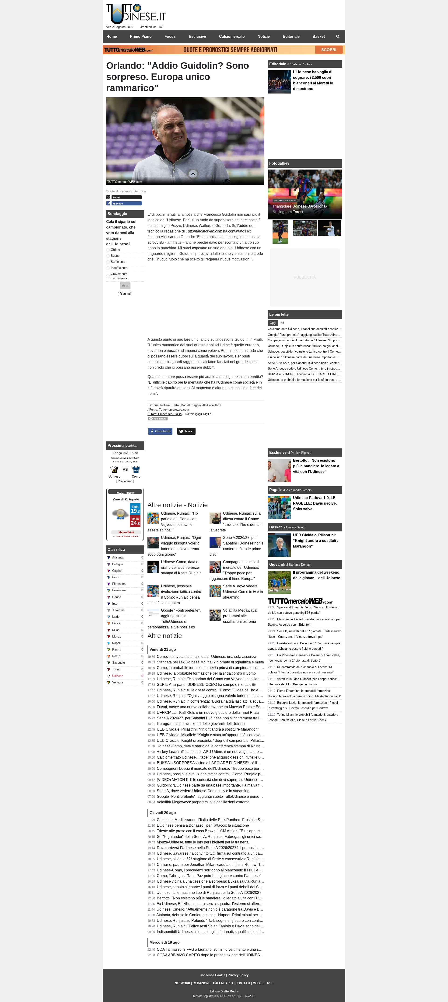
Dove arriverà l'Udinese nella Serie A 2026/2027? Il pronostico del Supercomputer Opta (229, 848)
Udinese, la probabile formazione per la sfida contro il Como (206, 673)
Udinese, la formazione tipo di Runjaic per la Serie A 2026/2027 (209, 893)
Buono (115, 255)
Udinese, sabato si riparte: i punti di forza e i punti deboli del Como (211, 887)
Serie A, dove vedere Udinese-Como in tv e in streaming (243, 591)
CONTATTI (242, 983)
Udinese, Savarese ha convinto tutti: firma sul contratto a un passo (211, 853)
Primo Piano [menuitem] (141, 36)
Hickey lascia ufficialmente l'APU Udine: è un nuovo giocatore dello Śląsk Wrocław (225, 752)
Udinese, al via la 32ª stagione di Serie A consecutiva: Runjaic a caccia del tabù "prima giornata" (236, 859)
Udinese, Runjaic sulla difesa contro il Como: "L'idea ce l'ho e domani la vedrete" (223, 690)
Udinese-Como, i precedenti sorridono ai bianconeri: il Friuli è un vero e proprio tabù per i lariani (236, 870)
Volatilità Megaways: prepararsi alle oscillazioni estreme (240, 616)
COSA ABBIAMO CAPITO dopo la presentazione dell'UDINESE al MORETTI (220, 955)
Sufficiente (118, 262)
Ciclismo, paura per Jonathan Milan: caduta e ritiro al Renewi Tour (211, 865)
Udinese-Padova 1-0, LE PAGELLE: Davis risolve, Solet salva (315, 503)
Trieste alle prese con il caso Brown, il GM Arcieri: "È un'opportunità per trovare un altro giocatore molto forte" (246, 831)
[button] (125, 285)
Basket (275, 527)
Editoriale (278, 64)
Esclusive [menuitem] (197, 36)
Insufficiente (119, 268)
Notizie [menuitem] (264, 36)
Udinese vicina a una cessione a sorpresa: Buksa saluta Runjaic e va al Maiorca (223, 881)
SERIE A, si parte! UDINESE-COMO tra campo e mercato (204, 684)
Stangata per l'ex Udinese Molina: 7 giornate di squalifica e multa (210, 662)
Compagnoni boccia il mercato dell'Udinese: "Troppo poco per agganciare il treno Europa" (231, 768)
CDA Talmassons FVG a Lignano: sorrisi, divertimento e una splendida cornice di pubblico (231, 949)
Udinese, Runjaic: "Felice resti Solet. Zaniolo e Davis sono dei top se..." (216, 926)
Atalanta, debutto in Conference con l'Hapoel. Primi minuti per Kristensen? (217, 915)
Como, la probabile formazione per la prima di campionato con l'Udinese (216, 668)
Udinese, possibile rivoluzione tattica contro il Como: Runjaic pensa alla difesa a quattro (229, 774)
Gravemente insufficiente (119, 276)
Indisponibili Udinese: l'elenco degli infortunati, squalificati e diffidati (212, 932)
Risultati (125, 293)
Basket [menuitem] (318, 36)
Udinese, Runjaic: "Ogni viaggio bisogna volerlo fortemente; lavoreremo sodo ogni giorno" (231, 696)
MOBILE (259, 983)
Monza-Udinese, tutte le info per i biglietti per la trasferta (202, 842)
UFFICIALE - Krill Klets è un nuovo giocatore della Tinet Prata (208, 712)
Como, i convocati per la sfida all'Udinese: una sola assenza (206, 657)
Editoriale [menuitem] (291, 36)
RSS (270, 983)
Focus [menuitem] (170, 36)
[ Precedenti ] (125, 481)
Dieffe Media (229, 991)
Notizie (165, 405)
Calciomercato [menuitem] (232, 36)
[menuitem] (338, 36)
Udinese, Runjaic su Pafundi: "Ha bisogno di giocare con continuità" (213, 920)
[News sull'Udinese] (136, 14)
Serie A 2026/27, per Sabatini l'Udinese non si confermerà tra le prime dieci (218, 718)
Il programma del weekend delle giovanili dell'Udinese (201, 724)
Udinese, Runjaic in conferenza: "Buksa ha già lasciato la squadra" (212, 701)
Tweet (188, 431)
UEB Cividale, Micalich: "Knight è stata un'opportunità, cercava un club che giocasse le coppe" (235, 735)
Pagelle (275, 490)
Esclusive (278, 452)
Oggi (273, 323)
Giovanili (277, 564)
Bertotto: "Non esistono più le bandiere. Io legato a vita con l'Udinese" (214, 898)
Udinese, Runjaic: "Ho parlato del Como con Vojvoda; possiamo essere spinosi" (223, 679)
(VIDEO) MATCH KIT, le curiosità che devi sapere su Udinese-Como (213, 780)
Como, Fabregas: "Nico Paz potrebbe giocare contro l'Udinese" (209, 876)
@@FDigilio (203, 414)
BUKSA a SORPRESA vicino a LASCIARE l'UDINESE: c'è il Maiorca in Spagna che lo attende (235, 763)
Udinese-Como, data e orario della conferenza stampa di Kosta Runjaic (181, 567)
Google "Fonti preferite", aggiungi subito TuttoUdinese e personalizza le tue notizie (225, 796)
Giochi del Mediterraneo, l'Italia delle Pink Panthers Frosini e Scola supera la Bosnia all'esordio (235, 820)
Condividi (162, 431)
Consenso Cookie (212, 975)
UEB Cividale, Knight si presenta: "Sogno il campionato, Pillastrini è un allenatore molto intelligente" (239, 740)
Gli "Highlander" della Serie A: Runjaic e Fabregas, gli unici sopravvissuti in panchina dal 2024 (235, 837)
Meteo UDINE (126, 493)
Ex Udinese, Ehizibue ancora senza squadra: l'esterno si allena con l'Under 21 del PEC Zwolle (235, 904)
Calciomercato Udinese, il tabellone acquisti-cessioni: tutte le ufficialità (215, 757)
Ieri (282, 323)
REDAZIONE (201, 983)
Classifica (116, 549)
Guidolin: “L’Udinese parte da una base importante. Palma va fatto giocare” (218, 785)
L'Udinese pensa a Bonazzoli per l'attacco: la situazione (203, 825)
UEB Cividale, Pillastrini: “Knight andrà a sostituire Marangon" (208, 729)
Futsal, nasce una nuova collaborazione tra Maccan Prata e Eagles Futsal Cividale (225, 707)
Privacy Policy (238, 975)
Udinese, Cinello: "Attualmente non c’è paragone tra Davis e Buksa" (213, 909)
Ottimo (115, 249)
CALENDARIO (223, 983)
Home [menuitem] (111, 36)
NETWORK (182, 983)
